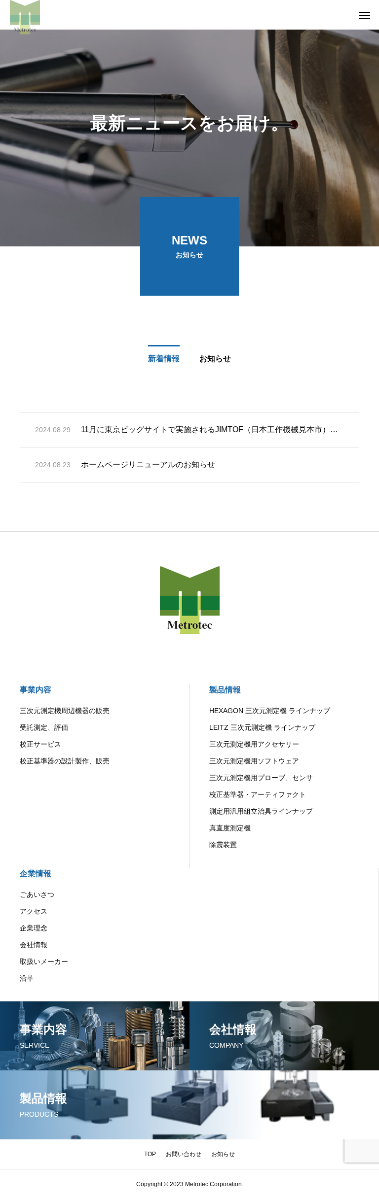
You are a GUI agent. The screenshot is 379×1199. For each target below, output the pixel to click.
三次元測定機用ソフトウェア (254, 761)
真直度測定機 (230, 828)
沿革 (27, 978)
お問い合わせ (183, 1154)
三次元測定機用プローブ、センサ (261, 778)
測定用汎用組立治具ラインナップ (261, 811)
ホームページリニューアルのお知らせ (148, 464)
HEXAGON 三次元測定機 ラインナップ (269, 711)
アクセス (33, 911)
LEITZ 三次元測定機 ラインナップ (262, 727)
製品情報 (225, 689)
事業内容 (35, 689)
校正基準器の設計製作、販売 (65, 761)
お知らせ (223, 1154)
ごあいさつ (37, 894)
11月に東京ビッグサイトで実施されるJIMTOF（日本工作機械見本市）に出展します (212, 429)
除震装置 (223, 845)
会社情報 (33, 945)
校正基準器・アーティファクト (257, 794)
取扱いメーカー (44, 961)
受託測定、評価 (44, 727)
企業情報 (35, 873)
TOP (150, 1154)
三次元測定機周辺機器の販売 (65, 711)
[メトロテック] (25, 15)
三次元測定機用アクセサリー (254, 744)
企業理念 (33, 928)
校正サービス (40, 744)
